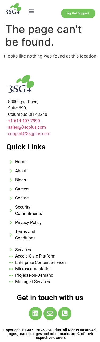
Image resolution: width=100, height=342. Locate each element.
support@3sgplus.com (29, 133)
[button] (31, 11)
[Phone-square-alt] (64, 313)
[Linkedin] (35, 313)
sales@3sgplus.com (27, 127)
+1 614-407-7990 (24, 120)
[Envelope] (50, 313)
